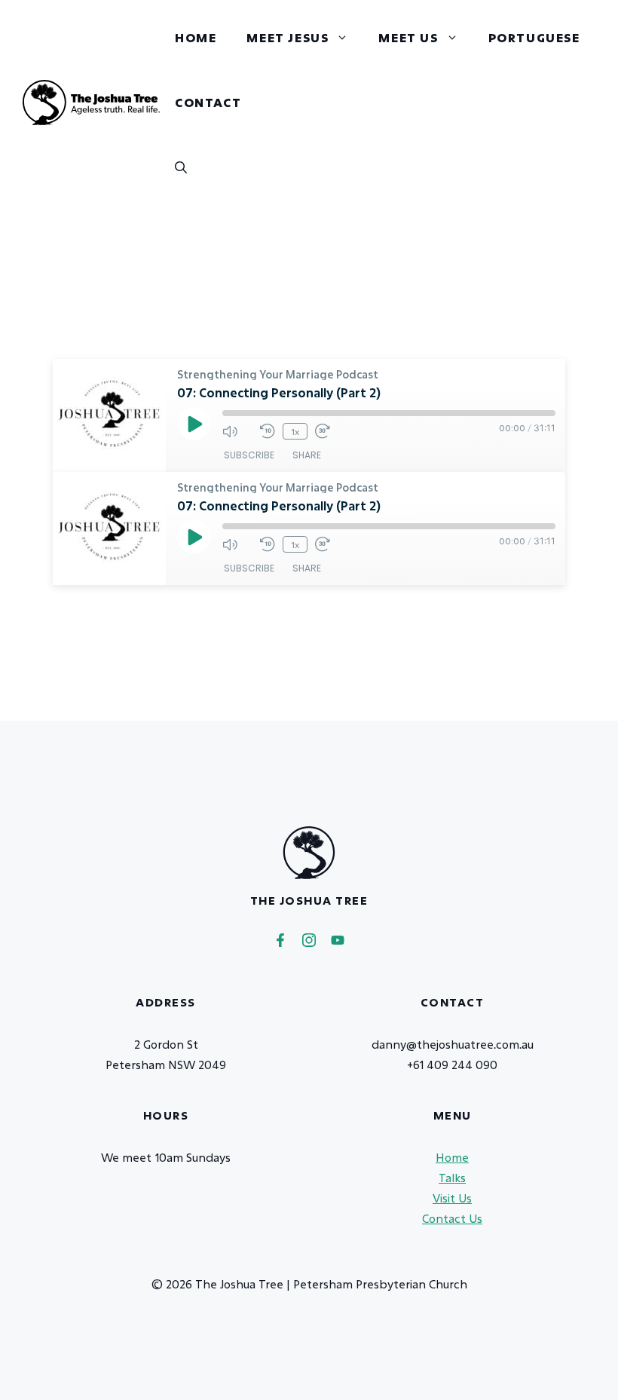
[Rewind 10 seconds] (267, 431)
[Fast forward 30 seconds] (330, 431)
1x (295, 431)
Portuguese (534, 37)
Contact (208, 102)
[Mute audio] (237, 431)
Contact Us (452, 1218)
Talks (452, 1177)
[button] (181, 167)
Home (195, 37)
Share (306, 455)
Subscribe (249, 455)
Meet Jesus (287, 37)
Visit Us (452, 1197)
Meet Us (408, 37)
